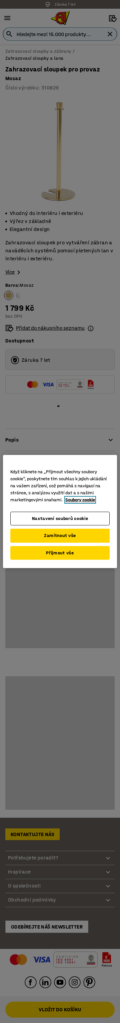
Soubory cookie (80, 500)
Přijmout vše (60, 553)
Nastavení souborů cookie (60, 518)
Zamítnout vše (60, 535)
